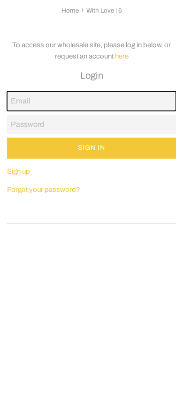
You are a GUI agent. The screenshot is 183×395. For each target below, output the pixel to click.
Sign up (18, 171)
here (122, 56)
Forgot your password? (43, 189)
